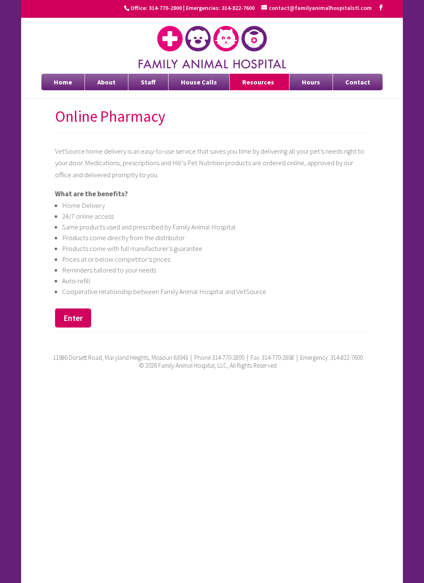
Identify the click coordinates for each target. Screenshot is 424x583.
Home (63, 82)
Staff (148, 82)
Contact (357, 82)
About (106, 82)
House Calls (199, 82)
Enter (73, 318)
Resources (258, 82)
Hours (311, 82)
